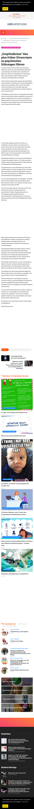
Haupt (4, 38)
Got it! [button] (5, 806)
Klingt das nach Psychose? (17, 773)
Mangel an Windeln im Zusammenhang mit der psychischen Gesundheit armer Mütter (20, 653)
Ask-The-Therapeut (7, 479)
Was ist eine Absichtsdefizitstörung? (13, 436)
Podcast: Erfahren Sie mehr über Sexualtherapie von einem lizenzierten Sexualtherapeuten (19, 790)
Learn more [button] (25, 801)
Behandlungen (6, 569)
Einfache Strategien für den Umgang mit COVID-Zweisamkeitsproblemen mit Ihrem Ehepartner (19, 662)
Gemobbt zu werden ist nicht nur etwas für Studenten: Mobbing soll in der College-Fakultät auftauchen (20, 782)
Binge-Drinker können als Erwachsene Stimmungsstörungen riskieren (19, 748)
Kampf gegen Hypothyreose (19, 670)
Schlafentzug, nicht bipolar (19, 631)
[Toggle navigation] (3, 32)
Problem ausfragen (16, 641)
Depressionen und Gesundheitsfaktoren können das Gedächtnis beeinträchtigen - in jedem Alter (17, 543)
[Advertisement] (17, 124)
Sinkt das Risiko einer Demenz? (17, 16)
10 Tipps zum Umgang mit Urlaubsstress (14, 412)
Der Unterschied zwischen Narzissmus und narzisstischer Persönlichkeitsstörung (18, 740)
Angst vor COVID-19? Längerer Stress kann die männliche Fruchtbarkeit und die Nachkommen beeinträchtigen (20, 757)
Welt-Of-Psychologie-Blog (9, 408)
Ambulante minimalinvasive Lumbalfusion (14, 574)
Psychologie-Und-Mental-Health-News (19, 38)
